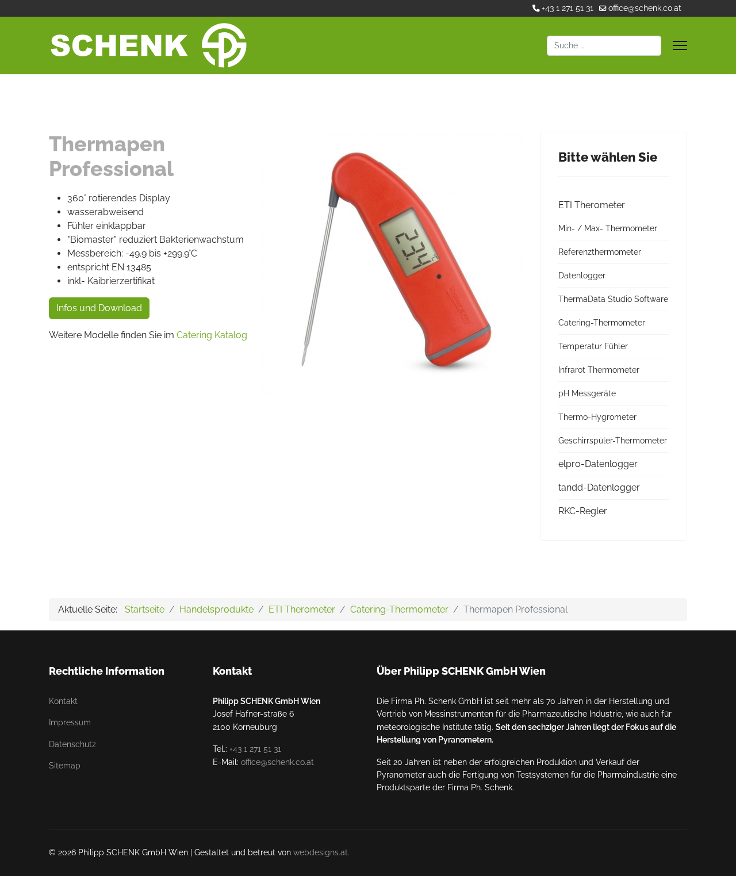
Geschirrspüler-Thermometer (612, 440)
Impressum (70, 722)
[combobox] (604, 46)
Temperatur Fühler (593, 346)
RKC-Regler (582, 511)
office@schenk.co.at (644, 8)
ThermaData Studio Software (613, 299)
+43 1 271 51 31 (567, 8)
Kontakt (63, 701)
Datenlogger (581, 275)
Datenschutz (72, 744)
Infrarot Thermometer (598, 369)
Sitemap (64, 765)
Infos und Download (99, 308)
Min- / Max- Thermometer (607, 228)
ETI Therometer (591, 205)
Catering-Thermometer (601, 322)
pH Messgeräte (587, 393)
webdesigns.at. (321, 852)
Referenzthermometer (599, 252)
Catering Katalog (212, 335)
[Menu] (680, 45)
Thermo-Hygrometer (597, 417)
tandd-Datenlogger (599, 487)
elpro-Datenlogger (598, 463)
